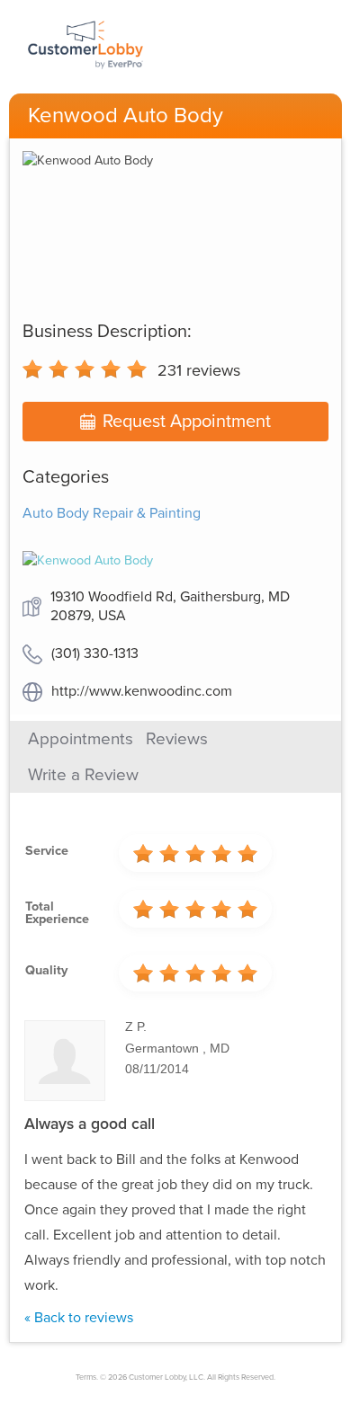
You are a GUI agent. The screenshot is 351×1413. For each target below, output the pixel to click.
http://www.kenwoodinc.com (141, 691)
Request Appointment (187, 421)
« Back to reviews (78, 1318)
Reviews (177, 739)
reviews (199, 370)
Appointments (80, 739)
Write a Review (83, 775)
